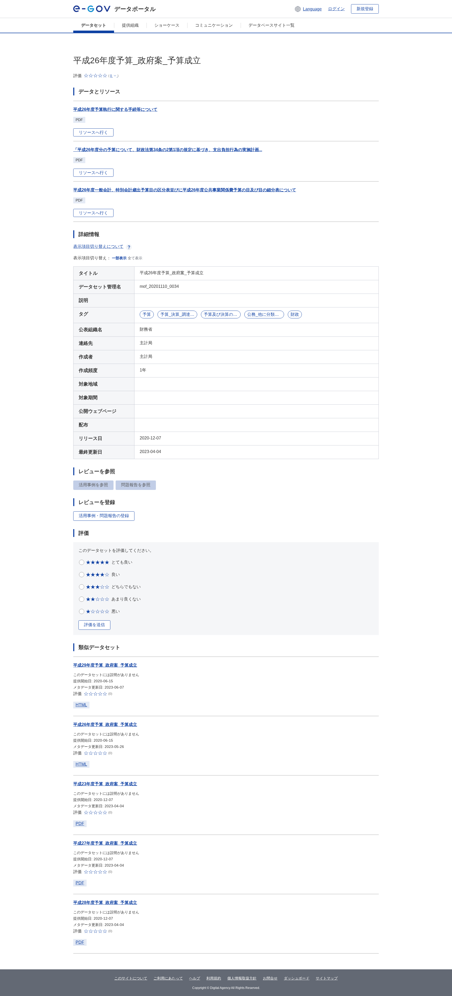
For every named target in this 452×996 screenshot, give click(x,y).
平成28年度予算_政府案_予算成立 (105, 902)
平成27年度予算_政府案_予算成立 (105, 843)
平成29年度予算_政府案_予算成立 (105, 665)
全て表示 (135, 258)
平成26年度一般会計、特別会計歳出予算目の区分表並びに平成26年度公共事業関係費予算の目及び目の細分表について (184, 190)
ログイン (336, 9)
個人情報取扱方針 (242, 978)
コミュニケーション (214, 25)
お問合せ (270, 978)
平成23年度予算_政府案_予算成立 (105, 784)
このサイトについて (130, 978)
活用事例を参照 (93, 485)
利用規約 (213, 978)
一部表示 (119, 258)
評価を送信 (94, 624)
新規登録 (365, 9)
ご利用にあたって (168, 978)
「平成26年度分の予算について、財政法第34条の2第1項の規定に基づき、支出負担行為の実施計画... (167, 149)
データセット (93, 25)
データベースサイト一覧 (271, 25)
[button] (308, 8)
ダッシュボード (296, 978)
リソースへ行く (93, 132)
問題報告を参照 (135, 485)
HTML (81, 705)
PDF (80, 823)
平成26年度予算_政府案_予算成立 (105, 724)
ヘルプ (194, 978)
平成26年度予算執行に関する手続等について (115, 109)
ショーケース (166, 25)
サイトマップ (327, 978)
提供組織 (130, 25)
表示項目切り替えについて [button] (98, 246)
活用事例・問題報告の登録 (104, 515)
